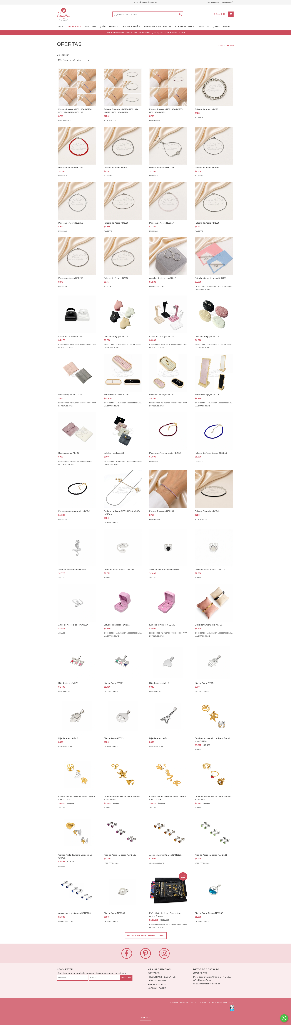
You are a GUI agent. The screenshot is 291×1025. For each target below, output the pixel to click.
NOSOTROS (90, 27)
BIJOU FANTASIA (64, 120)
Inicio (220, 46)
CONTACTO (203, 27)
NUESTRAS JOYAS (184, 27)
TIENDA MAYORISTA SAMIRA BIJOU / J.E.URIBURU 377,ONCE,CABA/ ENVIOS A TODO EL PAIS (145, 33)
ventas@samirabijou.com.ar (145, 2)
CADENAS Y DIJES (111, 522)
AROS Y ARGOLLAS (156, 286)
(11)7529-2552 (200, 973)
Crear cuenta (213, 2)
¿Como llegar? (221, 27)
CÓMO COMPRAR (157, 980)
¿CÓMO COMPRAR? (110, 27)
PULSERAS (199, 117)
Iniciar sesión (228, 2)
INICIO (61, 27)
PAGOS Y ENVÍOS (132, 27)
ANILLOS (61, 578)
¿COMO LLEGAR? (157, 988)
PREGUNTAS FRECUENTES (158, 27)
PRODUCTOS (74, 27)
